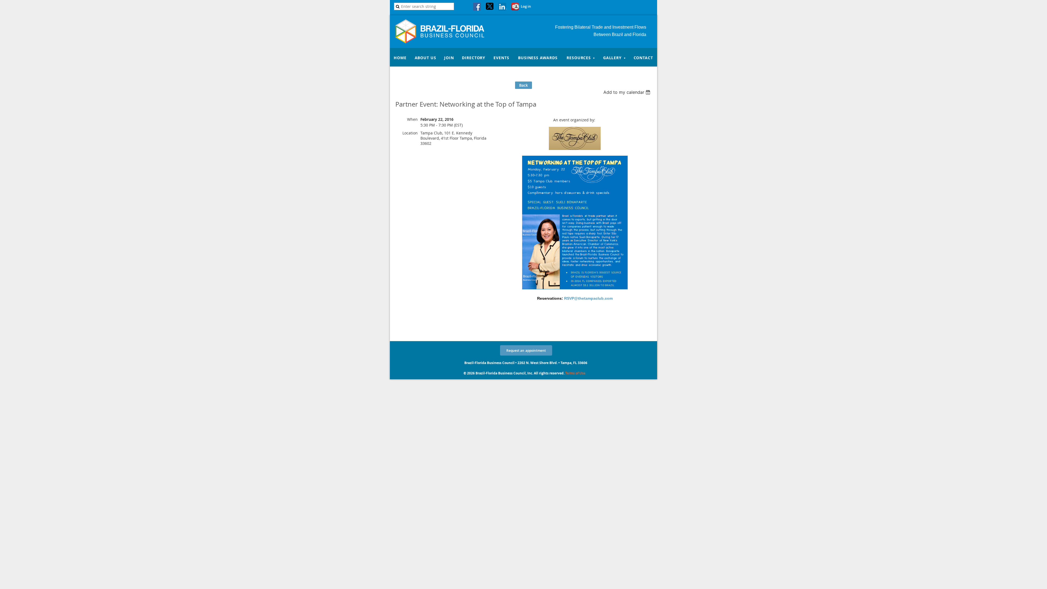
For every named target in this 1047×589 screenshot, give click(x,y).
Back (523, 85)
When (412, 119)
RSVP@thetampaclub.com (588, 298)
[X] (490, 7)
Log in (526, 6)
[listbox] (627, 92)
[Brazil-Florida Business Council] (446, 41)
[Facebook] (477, 7)
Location (410, 133)
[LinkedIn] (502, 7)
